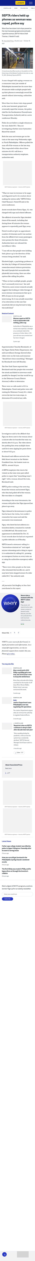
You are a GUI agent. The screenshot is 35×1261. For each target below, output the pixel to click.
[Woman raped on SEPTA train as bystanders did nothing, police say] (7, 320)
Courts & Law (7, 8)
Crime (16, 8)
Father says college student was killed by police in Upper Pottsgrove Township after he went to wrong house (16, 848)
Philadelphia (24, 8)
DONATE (21, 3)
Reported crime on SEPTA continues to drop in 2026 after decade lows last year (23, 727)
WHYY (7, 3)
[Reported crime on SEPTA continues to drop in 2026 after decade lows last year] (7, 727)
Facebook (11, 632)
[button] (4, 1254)
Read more (8, 768)
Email (18, 632)
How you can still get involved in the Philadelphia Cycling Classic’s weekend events (15, 859)
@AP (8, 773)
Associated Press (9, 41)
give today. (11, 654)
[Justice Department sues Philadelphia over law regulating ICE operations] (7, 701)
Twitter (15, 632)
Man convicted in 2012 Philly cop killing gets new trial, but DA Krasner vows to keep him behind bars (22, 673)
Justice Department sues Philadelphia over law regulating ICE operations (22, 704)
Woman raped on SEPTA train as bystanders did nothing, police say (21, 320)
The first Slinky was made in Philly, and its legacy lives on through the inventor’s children (16, 871)
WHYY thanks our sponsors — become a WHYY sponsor (17, 187)
